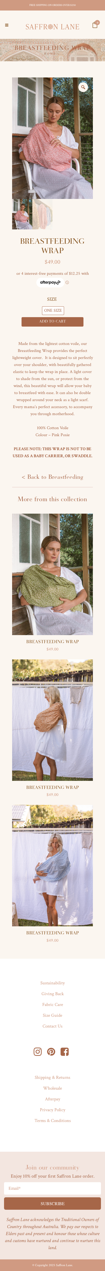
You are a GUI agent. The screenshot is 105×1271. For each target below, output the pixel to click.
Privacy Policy (52, 1110)
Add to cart (52, 322)
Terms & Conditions (52, 1121)
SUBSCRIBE (53, 1203)
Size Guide (52, 1015)
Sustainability (52, 983)
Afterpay (52, 1099)
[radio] (53, 311)
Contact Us (52, 1026)
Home (50, 54)
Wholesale (52, 1088)
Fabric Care (52, 1005)
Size (52, 299)
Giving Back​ (52, 994)
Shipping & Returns (52, 1077)
